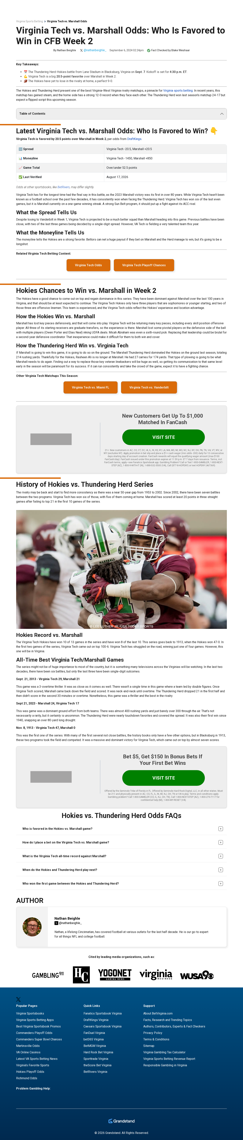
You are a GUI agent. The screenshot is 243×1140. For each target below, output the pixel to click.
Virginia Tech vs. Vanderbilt (149, 387)
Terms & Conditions (156, 1039)
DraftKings (134, 139)
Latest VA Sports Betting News (37, 1059)
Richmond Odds (26, 1078)
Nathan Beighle (66, 50)
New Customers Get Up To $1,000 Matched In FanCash (162, 419)
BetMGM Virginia (95, 1046)
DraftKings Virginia (96, 1020)
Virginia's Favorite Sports (32, 1065)
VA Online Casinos (28, 1052)
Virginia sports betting (178, 90)
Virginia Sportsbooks (30, 1013)
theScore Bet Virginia (97, 1065)
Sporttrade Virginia (96, 1059)
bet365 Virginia (94, 1039)
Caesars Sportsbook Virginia (103, 1026)
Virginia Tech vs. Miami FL (90, 387)
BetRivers (64, 187)
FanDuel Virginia (94, 1033)
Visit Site (163, 437)
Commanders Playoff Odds (34, 1033)
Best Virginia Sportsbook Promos (38, 1026)
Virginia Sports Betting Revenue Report (169, 1059)
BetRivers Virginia (95, 1072)
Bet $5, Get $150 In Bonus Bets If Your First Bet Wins (162, 759)
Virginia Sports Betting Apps (35, 1020)
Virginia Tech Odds (88, 265)
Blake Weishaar (180, 50)
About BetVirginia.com (158, 1013)
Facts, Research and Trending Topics (167, 1020)
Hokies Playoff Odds (30, 1072)
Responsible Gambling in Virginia (165, 1065)
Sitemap (148, 1046)
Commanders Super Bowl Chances (39, 1039)
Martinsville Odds (28, 1046)
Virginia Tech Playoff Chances (144, 265)
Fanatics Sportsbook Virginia (103, 1013)
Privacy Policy (152, 1033)
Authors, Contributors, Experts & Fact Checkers (174, 1026)
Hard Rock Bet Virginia (98, 1052)
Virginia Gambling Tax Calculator (164, 1052)
